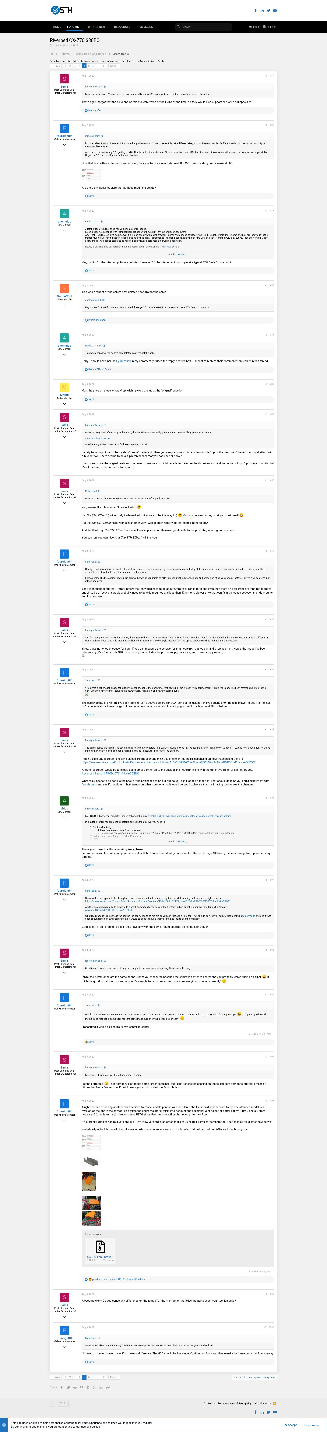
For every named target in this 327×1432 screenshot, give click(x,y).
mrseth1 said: (92, 136)
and (97, 320)
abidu (64, 808)
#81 (272, 75)
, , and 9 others (118, 1279)
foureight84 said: (94, 86)
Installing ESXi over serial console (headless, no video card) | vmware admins (190, 816)
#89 (272, 550)
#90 (272, 619)
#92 (272, 729)
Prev (57, 66)
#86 (272, 384)
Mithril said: (91, 491)
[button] (82, 27)
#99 (272, 1294)
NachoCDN (64, 296)
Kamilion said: (92, 221)
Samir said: (91, 561)
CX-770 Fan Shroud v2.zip (103, 1257)
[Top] (270, 1403)
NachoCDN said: (93, 345)
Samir (64, 86)
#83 (272, 210)
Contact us (210, 1403)
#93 (272, 797)
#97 (272, 1056)
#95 (272, 950)
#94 (272, 880)
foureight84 (64, 136)
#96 (272, 994)
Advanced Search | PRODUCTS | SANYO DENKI (110, 773)
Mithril (64, 395)
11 (104, 66)
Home (263, 1403)
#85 (272, 334)
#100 (271, 1327)
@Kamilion (124, 361)
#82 (272, 125)
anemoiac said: (93, 300)
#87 (272, 414)
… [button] (98, 66)
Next (113, 66)
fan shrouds (89, 784)
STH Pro (63, 1403)
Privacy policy (244, 1403)
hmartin (57, 45)
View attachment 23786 (97, 438)
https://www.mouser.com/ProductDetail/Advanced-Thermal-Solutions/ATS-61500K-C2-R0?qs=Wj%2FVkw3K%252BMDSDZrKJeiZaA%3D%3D (169, 762)
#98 (272, 1100)
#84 (272, 285)
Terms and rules (226, 1403)
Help (256, 1403)
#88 (272, 480)
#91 (272, 669)
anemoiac (64, 221)
